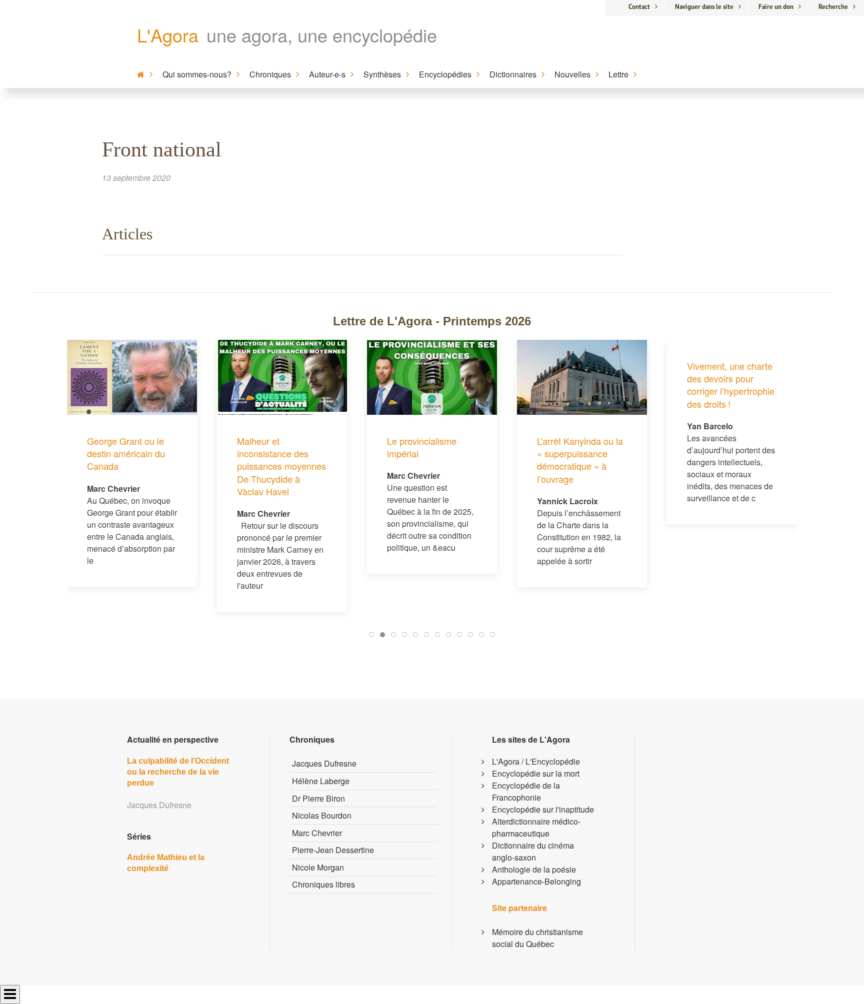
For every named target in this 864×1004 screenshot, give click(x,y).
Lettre (618, 74)
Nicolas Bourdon (322, 815)
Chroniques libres (323, 884)
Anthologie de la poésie (534, 869)
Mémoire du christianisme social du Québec (537, 938)
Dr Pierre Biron (318, 798)
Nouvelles (572, 74)
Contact (639, 6)
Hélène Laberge (321, 781)
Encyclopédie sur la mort (536, 773)
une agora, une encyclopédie (321, 34)
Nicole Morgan (318, 867)
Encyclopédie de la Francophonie (526, 791)
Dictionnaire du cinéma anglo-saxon (533, 851)
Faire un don (776, 6)
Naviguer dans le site (704, 6)
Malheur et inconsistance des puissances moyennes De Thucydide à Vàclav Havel (281, 466)
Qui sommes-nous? (197, 74)
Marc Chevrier (317, 833)
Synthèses (382, 74)
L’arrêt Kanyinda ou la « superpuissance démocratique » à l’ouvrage (580, 459)
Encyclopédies (445, 74)
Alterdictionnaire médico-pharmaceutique (536, 827)
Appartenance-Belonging (536, 881)
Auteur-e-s (327, 74)
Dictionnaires (513, 74)
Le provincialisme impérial (421, 447)
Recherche (833, 6)
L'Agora (167, 34)
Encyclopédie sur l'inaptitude (543, 809)
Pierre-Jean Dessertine (333, 850)
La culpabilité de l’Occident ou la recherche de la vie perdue (178, 772)
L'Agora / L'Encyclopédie (536, 761)
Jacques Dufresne (324, 763)
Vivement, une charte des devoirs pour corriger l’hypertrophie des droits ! (730, 384)
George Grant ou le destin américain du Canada (126, 453)
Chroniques (270, 74)
